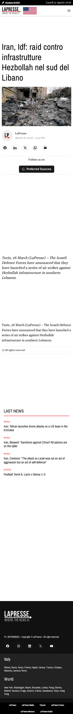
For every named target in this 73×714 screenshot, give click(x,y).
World (7, 421)
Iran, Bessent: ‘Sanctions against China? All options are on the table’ (35, 444)
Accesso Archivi (12, 2)
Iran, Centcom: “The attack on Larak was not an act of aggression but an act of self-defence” (34, 460)
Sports (7, 469)
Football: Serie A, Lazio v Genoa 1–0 (24, 474)
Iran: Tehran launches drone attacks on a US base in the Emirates (36, 428)
